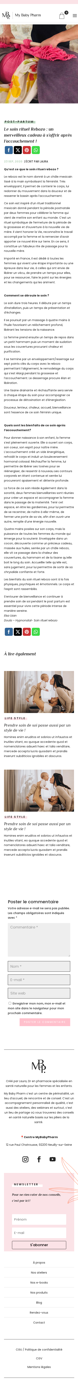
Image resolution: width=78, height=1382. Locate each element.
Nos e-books (39, 1283)
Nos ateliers (39, 1273)
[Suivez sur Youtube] (53, 1159)
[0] (62, 16)
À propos (39, 1263)
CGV (39, 1358)
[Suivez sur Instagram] (25, 1159)
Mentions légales (39, 1367)
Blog (39, 1303)
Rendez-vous (39, 1313)
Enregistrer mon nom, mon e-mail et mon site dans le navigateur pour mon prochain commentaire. (36, 1008)
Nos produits (39, 1293)
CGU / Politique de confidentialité (39, 1350)
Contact (39, 1323)
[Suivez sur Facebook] (39, 1159)
